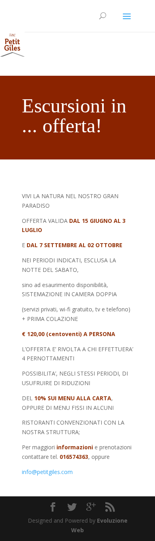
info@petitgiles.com (47, 472)
